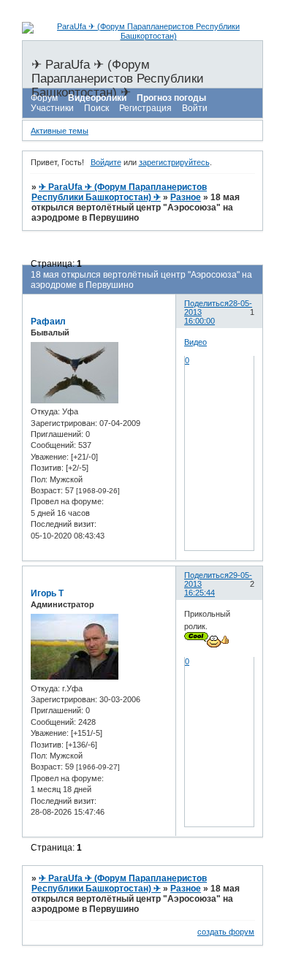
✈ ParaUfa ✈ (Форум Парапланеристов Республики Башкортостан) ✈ (119, 192)
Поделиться (206, 303)
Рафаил (48, 321)
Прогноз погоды (171, 98)
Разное (185, 197)
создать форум (225, 931)
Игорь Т (47, 593)
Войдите (106, 162)
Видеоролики (97, 98)
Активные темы (59, 130)
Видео (195, 342)
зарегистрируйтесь (174, 162)
